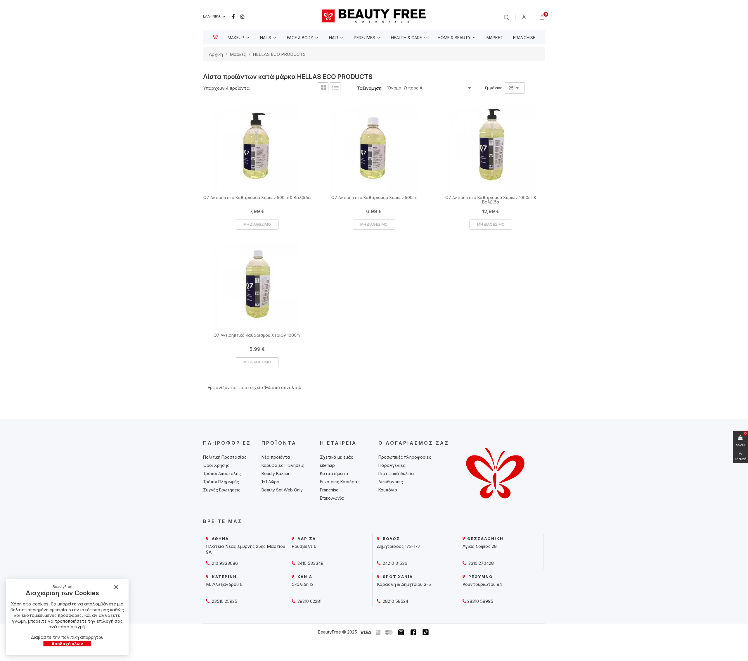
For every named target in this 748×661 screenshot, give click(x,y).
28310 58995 (480, 601)
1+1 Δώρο (270, 481)
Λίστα (335, 87)
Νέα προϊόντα (276, 457)
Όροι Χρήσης (216, 465)
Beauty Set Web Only (282, 489)
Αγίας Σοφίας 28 (480, 546)
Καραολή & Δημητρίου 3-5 (404, 584)
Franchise (329, 489)
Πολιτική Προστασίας (225, 457)
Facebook (233, 16)
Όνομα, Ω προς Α (430, 88)
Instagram (242, 16)
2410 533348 (309, 563)
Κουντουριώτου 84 (482, 584)
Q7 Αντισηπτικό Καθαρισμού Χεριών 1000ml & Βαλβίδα (490, 199)
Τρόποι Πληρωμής (221, 481)
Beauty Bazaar (276, 473)
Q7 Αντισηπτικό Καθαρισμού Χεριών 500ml (374, 197)
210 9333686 (224, 563)
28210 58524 (395, 601)
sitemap (327, 465)
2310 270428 (480, 563)
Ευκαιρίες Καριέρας (340, 481)
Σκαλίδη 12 (303, 584)
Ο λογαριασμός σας (413, 443)
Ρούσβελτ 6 (304, 546)
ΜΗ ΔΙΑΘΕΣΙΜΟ (257, 224)
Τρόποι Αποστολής (222, 473)
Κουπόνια (387, 489)
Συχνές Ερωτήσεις (221, 489)
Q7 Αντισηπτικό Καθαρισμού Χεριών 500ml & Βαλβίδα (257, 197)
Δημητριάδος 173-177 (398, 546)
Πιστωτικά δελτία (396, 473)
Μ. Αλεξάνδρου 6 (224, 584)
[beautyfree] (374, 15)
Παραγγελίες (391, 465)
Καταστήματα (334, 473)
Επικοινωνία (332, 498)
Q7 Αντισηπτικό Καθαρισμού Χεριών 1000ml (257, 335)
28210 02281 (308, 601)
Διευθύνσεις (390, 481)
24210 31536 (394, 563)
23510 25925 (224, 601)
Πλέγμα (323, 87)
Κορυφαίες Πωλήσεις (283, 465)
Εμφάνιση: (494, 87)
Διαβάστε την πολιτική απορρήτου (67, 637)
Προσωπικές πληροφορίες (404, 457)
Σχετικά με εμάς (336, 457)
